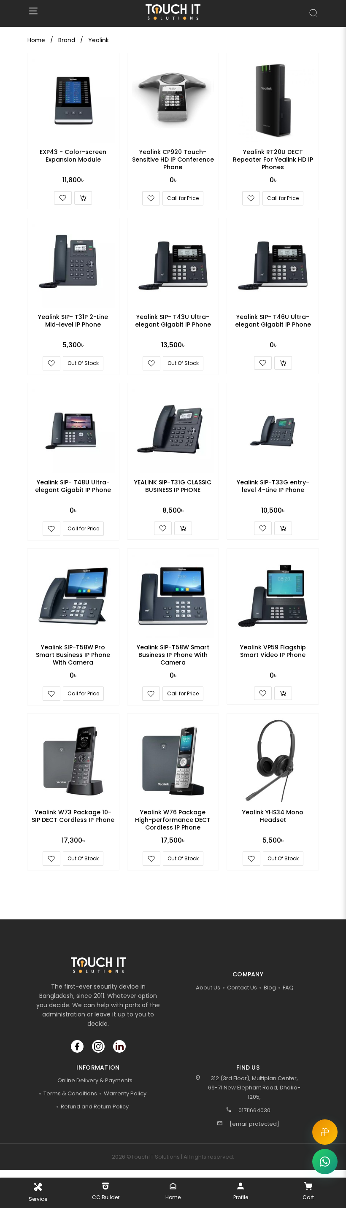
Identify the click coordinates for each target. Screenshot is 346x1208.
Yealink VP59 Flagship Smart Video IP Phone (273, 651)
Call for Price (183, 198)
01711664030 (254, 1110)
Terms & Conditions (70, 1093)
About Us (208, 988)
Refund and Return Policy (95, 1107)
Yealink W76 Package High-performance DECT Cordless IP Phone (173, 819)
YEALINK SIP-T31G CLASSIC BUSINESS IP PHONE (172, 486)
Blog (270, 988)
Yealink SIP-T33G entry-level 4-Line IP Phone (273, 486)
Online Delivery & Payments (94, 1080)
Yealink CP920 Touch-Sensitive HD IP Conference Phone (173, 159)
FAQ (288, 988)
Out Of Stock (83, 363)
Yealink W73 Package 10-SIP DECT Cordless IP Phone (73, 816)
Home (36, 40)
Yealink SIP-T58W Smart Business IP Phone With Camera (173, 654)
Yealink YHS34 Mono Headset (272, 816)
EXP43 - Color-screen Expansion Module (73, 155)
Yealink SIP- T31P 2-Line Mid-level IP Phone (73, 320)
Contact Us (242, 988)
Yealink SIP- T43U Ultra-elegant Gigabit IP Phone (173, 320)
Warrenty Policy (125, 1093)
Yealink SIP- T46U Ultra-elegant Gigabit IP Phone (273, 320)
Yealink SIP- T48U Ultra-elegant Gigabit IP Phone (73, 486)
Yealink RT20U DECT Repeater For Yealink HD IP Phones (273, 159)
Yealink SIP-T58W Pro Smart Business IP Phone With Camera (73, 654)
